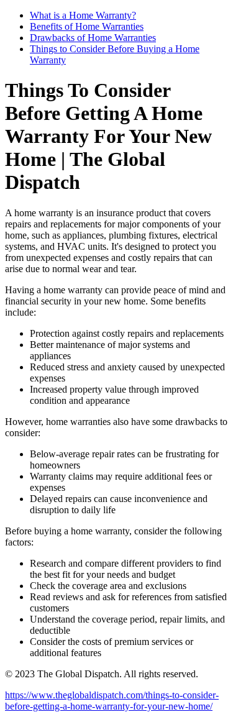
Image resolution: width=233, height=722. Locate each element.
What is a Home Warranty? (83, 15)
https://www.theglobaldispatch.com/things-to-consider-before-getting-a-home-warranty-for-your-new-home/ (112, 700)
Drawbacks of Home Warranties (93, 37)
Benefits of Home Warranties (87, 26)
